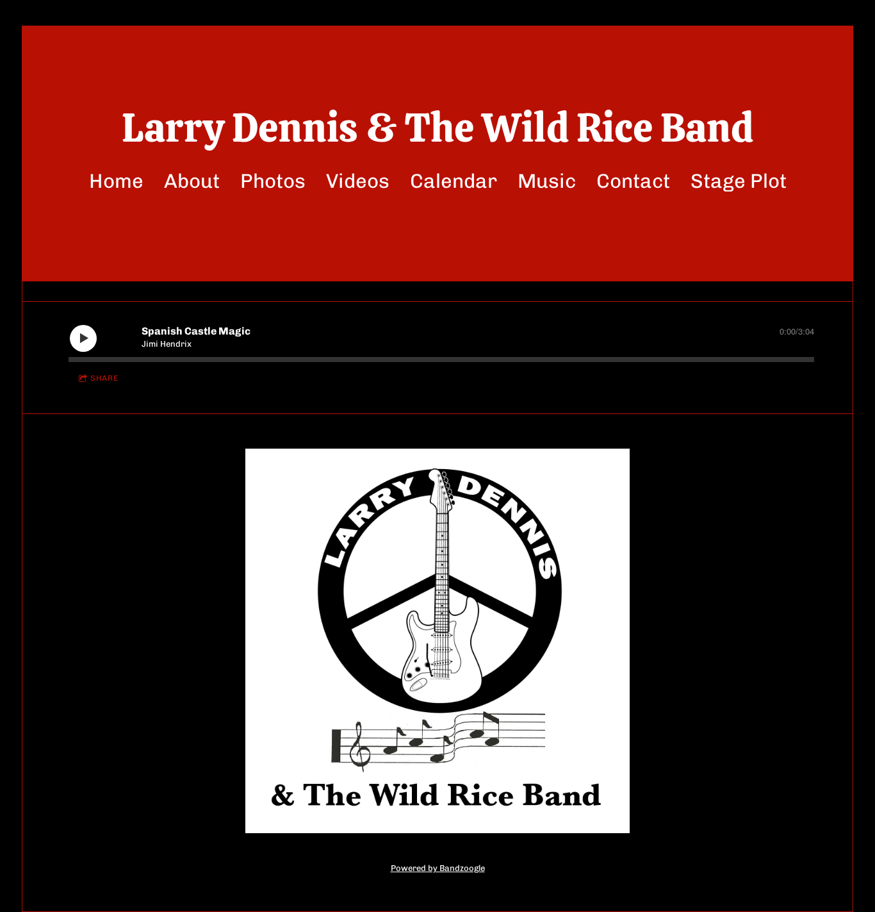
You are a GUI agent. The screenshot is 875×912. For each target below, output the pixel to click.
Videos (357, 181)
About (192, 181)
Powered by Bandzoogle (438, 868)
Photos (273, 181)
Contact (633, 181)
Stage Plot (739, 181)
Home (116, 181)
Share (104, 378)
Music (547, 181)
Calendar (453, 181)
